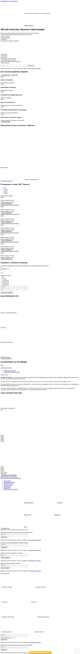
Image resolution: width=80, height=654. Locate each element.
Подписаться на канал (6, 181)
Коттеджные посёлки (9, 482)
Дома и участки (8, 485)
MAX (25, 527)
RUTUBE (59, 502)
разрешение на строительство (12, 372)
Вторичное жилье (8, 483)
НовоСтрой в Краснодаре (10, 489)
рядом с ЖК (14, 75)
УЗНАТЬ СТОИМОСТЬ (6, 203)
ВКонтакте (57, 514)
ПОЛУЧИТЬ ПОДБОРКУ (7, 292)
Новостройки (7, 481)
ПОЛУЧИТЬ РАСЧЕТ (6, 358)
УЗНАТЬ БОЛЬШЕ (5, 121)
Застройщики (7, 486)
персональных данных (35, 68)
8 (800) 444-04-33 (28, 25)
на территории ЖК (5, 75)
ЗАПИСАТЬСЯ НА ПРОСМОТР (8, 475)
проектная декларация (10, 370)
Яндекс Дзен (27, 514)
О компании (7, 488)
